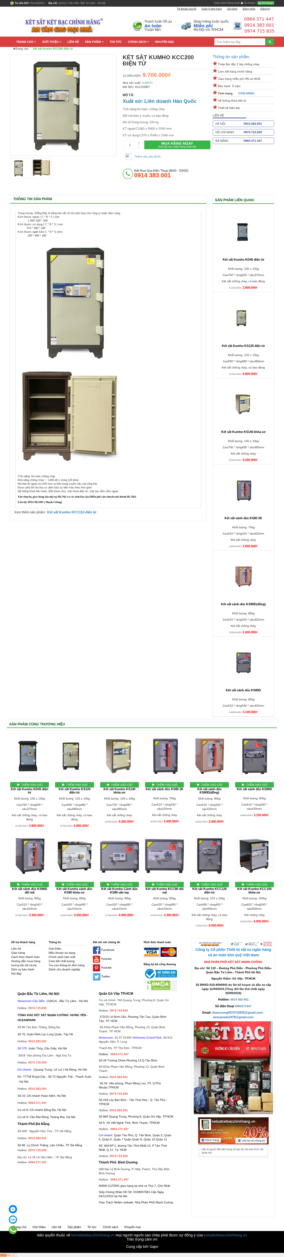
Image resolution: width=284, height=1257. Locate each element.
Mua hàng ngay (177, 144)
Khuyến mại (164, 42)
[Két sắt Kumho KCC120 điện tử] (209, 856)
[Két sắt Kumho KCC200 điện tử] (20, 168)
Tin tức (116, 42)
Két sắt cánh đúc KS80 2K (243, 518)
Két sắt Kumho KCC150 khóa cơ (254, 890)
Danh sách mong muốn (227, 2)
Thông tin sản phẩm (231, 56)
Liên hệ (73, 42)
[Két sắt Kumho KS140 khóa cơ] (243, 404)
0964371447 (243, 1006)
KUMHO (147, 82)
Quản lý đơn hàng (211, 8)
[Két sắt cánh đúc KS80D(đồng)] (243, 577)
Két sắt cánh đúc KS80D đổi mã (29, 890)
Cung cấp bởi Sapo (142, 1247)
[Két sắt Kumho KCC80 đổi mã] (164, 856)
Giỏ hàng (267, 2)
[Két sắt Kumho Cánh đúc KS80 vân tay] (119, 856)
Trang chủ (24, 42)
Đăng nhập (249, 8)
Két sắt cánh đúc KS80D (243, 690)
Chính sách (137, 42)
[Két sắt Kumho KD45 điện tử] (243, 232)
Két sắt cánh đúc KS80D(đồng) (243, 604)
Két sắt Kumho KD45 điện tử (243, 259)
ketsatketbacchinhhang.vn (93, 1235)
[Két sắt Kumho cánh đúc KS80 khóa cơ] (74, 856)
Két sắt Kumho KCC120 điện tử (209, 890)
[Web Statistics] (8, 1255)
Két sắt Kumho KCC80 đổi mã (165, 890)
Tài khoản (249, 2)
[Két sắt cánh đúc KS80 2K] (243, 490)
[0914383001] (13, 1230)
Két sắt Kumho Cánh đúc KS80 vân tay (119, 890)
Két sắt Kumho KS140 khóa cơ (243, 432)
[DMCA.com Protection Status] (157, 985)
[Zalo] (13, 1219)
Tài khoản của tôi (186, 8)
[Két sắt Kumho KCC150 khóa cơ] (254, 856)
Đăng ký (265, 8)
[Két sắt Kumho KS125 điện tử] (243, 318)
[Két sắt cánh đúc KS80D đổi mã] (29, 856)
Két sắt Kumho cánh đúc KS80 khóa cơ (74, 890)
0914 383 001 (239, 999)
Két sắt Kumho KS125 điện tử (243, 346)
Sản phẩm (93, 42)
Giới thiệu (50, 42)
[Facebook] (13, 1209)
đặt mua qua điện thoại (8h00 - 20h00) (161, 173)
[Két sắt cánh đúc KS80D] (243, 663)
